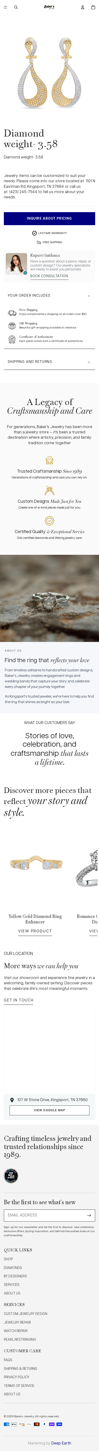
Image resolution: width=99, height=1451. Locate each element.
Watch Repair (15, 1331)
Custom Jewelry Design (25, 1314)
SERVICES (11, 1285)
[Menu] (5, 7)
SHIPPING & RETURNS (20, 1369)
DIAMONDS (13, 1268)
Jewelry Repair (17, 1322)
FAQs (8, 1360)
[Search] (16, 7)
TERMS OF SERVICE (19, 1386)
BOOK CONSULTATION (49, 276)
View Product (35, 930)
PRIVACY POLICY (16, 1377)
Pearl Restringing (20, 1339)
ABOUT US (12, 1293)
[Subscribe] (89, 1215)
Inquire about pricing (49, 218)
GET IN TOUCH (18, 1000)
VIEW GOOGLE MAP (49, 1110)
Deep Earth (61, 1443)
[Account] (82, 7)
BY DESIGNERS (15, 1276)
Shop (8, 1259)
